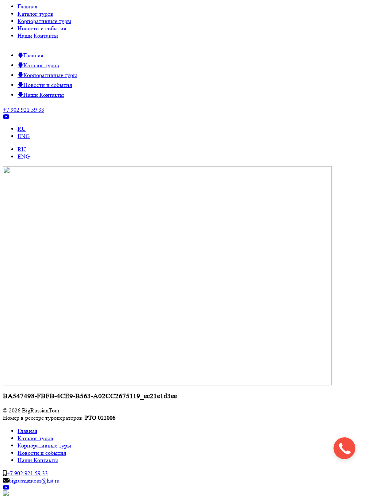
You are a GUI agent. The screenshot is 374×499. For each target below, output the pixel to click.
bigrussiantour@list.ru (34, 480)
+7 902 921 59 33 (23, 109)
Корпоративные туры (44, 21)
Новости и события (42, 28)
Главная (27, 6)
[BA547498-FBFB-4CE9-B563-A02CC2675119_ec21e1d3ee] (167, 383)
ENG (24, 136)
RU (22, 128)
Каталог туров (35, 13)
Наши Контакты (38, 35)
